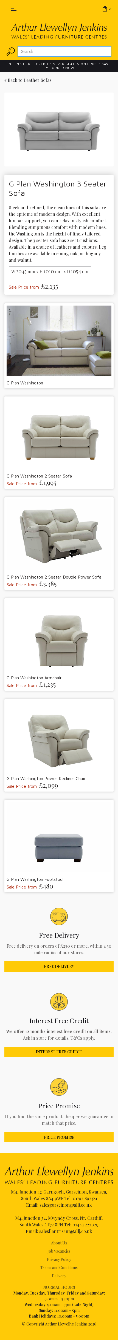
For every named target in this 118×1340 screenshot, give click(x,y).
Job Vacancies (59, 1251)
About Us (59, 1243)
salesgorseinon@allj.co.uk (66, 1205)
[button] (14, 9)
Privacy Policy (59, 1259)
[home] (59, 31)
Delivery (59, 1275)
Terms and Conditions (59, 1267)
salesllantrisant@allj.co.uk (65, 1231)
